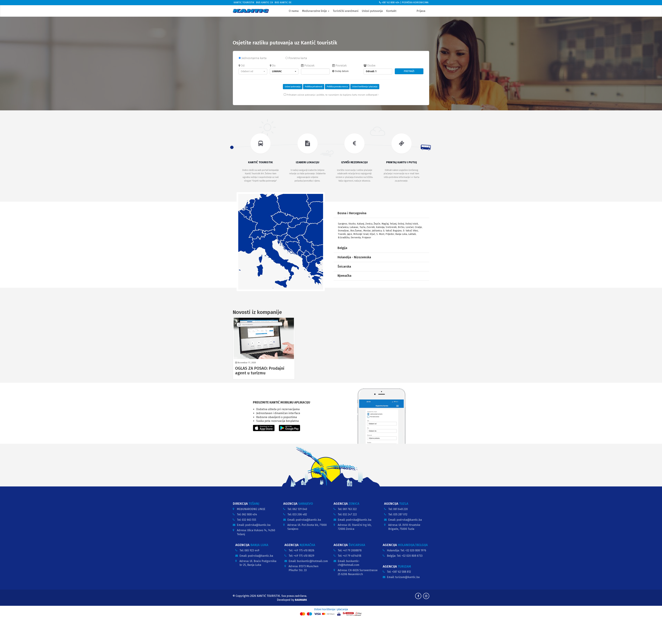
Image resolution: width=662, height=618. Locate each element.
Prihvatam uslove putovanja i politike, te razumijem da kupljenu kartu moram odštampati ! (332, 94)
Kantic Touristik (244, 2)
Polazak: (309, 65)
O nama (294, 11)
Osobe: (371, 65)
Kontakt (391, 11)
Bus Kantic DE (283, 2)
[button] (253, 71)
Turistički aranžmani (345, 11)
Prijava (421, 11)
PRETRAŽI (409, 71)
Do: (273, 65)
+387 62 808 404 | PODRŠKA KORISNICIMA (404, 2)
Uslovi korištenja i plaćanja (364, 86)
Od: (242, 65)
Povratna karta (297, 58)
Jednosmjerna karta (254, 58)
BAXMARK (301, 599)
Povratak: (341, 65)
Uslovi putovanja (372, 11)
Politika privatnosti (313, 86)
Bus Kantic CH (264, 2)
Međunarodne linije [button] (315, 11)
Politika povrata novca (337, 86)
